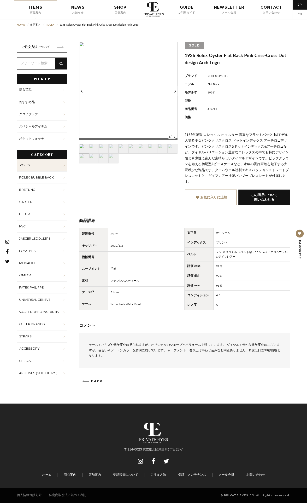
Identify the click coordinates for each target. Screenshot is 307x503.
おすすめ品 (27, 102)
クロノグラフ (28, 114)
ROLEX (25, 165)
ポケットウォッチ (31, 138)
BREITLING (27, 189)
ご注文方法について (36, 47)
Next (175, 91)
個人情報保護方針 (29, 495)
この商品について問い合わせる (264, 197)
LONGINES (27, 251)
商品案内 (70, 474)
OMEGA (25, 275)
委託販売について (125, 474)
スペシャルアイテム (33, 126)
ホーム (47, 474)
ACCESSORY (29, 348)
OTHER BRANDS (32, 324)
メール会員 (226, 474)
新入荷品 (25, 90)
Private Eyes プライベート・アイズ (153, 9)
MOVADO (27, 263)
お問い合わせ (255, 474)
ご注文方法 (158, 474)
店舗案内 (95, 474)
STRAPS (25, 336)
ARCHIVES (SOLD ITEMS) (38, 373)
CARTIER (25, 202)
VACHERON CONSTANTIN (39, 312)
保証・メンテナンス (192, 474)
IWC (22, 226)
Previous (81, 91)
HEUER (24, 214)
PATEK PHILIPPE (31, 287)
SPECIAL (25, 361)
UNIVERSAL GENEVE (34, 299)
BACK (97, 381)
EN (300, 14)
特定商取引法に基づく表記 (67, 495)
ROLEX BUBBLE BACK (36, 177)
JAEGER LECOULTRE (34, 238)
